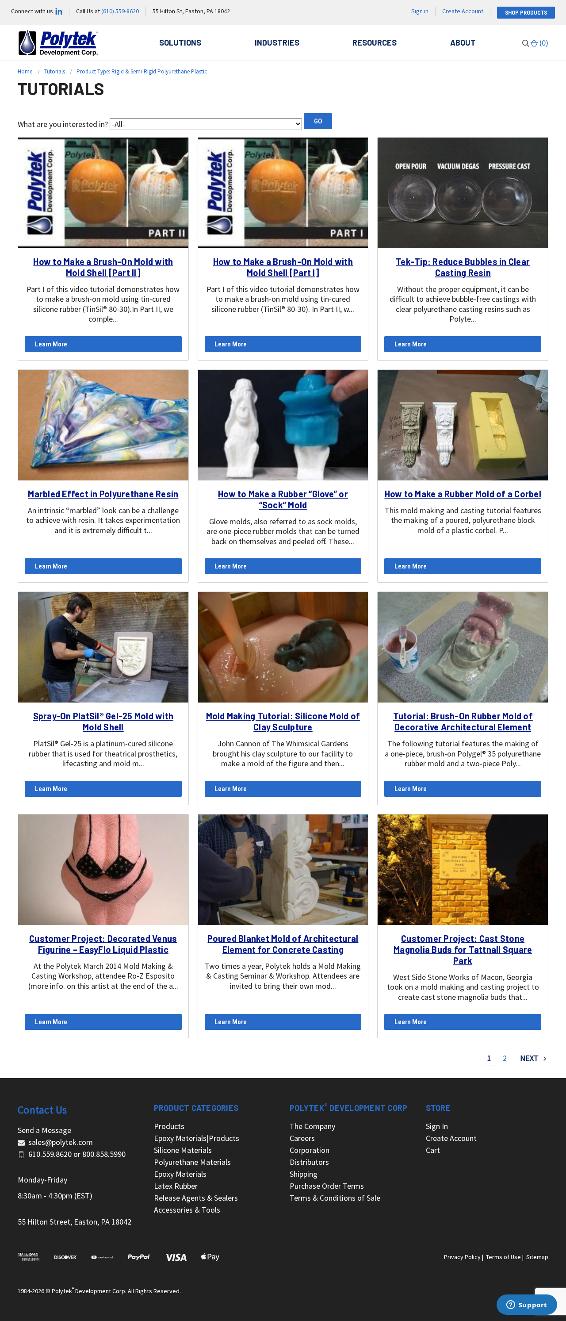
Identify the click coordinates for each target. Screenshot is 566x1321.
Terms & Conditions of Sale (335, 1198)
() (543, 43)
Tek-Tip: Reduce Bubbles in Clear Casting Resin (463, 267)
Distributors (309, 1162)
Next (530, 1058)
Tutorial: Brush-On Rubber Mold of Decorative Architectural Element (463, 721)
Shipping (303, 1174)
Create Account (462, 11)
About (463, 42)
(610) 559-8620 (120, 11)
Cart (433, 1150)
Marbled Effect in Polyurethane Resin (103, 493)
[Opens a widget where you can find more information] (526, 1305)
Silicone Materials (183, 1150)
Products (169, 1126)
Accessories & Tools (187, 1210)
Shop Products (526, 12)
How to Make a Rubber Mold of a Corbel (463, 493)
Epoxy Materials (180, 1174)
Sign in (419, 11)
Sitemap (537, 1257)
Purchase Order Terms (327, 1186)
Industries (277, 42)
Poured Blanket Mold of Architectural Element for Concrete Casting (282, 944)
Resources (374, 42)
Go (318, 121)
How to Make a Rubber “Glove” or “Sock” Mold (283, 499)
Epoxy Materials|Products (196, 1138)
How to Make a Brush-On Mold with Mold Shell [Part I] (283, 267)
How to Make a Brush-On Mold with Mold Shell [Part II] (103, 267)
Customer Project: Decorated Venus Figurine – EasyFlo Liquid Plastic (103, 944)
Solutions (180, 42)
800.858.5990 (104, 1154)
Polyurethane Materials (192, 1162)
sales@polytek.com (60, 1142)
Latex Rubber (176, 1186)
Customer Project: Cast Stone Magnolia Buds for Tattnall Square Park (463, 949)
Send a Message (44, 1130)
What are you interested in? (63, 124)
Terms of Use (503, 1257)
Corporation (309, 1150)
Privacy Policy (462, 1257)
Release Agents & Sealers (196, 1198)
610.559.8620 (50, 1154)
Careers (302, 1138)
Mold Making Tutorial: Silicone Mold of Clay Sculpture (283, 721)
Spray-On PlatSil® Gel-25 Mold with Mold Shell (103, 721)
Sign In (437, 1126)
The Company (312, 1126)
